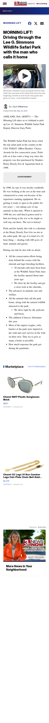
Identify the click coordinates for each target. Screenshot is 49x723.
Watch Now (41, 4)
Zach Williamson (20, 106)
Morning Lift (12, 23)
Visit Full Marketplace (37, 367)
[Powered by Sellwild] (42, 527)
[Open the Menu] (4, 4)
